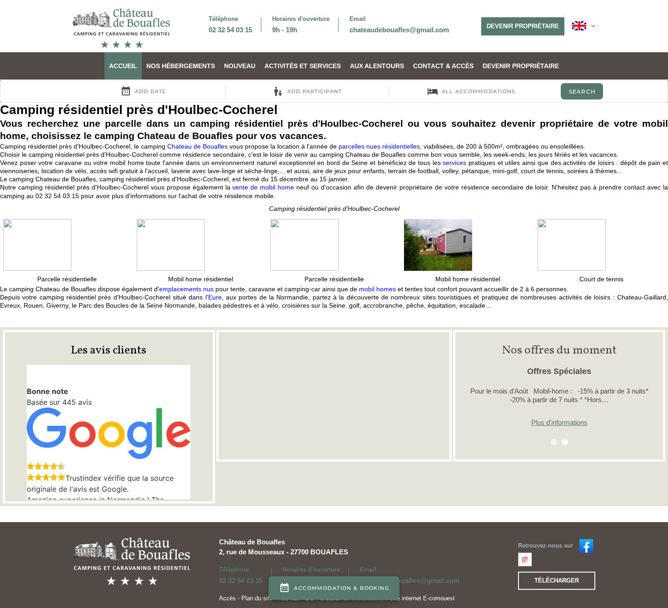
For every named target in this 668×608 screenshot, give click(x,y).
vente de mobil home (263, 187)
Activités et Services (302, 66)
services (454, 162)
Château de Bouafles (252, 542)
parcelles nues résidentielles (379, 146)
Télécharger (556, 580)
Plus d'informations (559, 422)
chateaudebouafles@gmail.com (399, 30)
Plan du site (257, 598)
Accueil (123, 66)
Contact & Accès (443, 66)
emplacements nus (186, 289)
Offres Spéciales (559, 371)
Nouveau (239, 66)
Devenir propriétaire (523, 26)
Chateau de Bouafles (197, 146)
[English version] (583, 25)
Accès (227, 598)
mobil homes (377, 289)
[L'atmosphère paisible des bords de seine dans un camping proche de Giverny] (121, 27)
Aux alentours (377, 66)
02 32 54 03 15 (230, 30)
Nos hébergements (180, 66)
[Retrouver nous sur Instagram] (525, 558)
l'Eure (213, 297)
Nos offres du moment (559, 350)
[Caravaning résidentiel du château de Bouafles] (586, 544)
